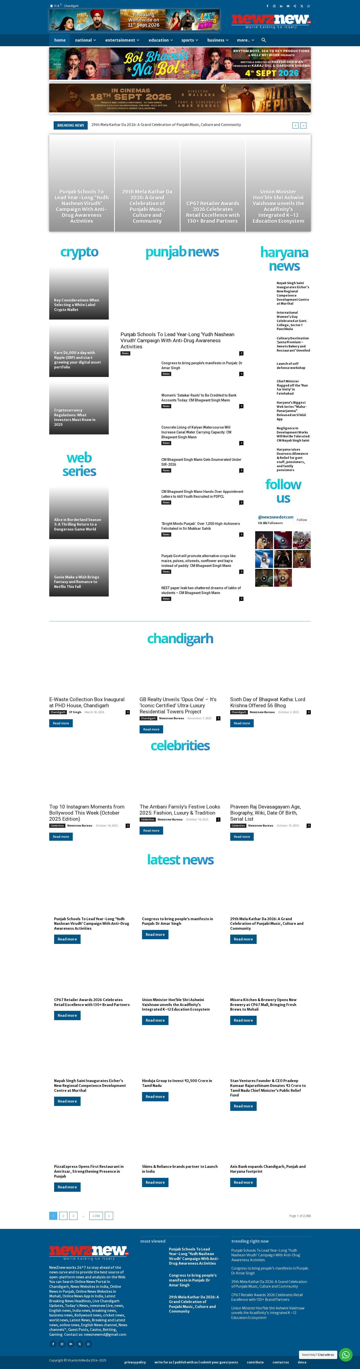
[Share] (295, 6)
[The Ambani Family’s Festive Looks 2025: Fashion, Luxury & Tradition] (180, 780)
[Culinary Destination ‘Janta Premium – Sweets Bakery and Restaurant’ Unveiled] (263, 344)
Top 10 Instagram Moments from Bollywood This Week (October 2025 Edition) (86, 813)
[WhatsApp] (308, 6)
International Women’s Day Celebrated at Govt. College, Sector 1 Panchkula (292, 321)
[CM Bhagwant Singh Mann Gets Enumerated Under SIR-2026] (138, 470)
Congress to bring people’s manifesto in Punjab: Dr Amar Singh (177, 921)
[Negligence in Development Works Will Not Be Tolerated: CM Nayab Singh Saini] (263, 434)
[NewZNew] (271, 22)
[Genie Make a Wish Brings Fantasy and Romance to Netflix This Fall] (79, 570)
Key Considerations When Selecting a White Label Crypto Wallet (76, 305)
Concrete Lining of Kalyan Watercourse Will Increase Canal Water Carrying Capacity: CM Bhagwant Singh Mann (196, 432)
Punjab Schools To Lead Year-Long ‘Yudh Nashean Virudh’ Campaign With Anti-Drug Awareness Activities (177, 340)
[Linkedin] (281, 6)
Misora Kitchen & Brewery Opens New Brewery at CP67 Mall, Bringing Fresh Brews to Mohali (263, 1005)
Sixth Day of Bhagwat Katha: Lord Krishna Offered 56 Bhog (267, 702)
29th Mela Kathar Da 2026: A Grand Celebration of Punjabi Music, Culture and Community (166, 124)
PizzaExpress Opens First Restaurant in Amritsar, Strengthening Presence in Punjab (89, 1171)
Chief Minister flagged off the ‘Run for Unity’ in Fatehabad (292, 387)
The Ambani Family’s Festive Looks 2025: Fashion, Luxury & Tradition (180, 810)
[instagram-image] (264, 540)
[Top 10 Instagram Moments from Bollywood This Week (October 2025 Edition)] (89, 780)
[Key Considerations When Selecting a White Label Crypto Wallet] (79, 293)
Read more (61, 723)
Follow (302, 520)
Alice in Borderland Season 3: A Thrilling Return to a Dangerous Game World (77, 524)
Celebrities (57, 825)
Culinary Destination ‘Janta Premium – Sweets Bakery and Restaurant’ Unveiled (293, 344)
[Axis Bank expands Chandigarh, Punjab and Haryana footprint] (268, 1142)
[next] (303, 125)
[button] (263, 40)
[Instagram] (274, 6)
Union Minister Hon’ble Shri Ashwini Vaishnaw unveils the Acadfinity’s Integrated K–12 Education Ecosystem (176, 1005)
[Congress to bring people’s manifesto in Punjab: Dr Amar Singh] (138, 373)
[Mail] (288, 6)
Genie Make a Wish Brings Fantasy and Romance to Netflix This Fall (76, 582)
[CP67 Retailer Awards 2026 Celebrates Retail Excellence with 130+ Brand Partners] (212, 183)
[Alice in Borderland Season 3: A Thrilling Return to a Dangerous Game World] (79, 512)
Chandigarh (58, 712)
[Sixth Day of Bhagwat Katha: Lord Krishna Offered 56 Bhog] (270, 673)
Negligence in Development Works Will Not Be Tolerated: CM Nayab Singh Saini (293, 434)
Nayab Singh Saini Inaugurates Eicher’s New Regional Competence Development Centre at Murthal (90, 1086)
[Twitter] (302, 6)
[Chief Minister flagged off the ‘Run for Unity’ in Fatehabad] (263, 387)
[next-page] (109, 1216)
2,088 (96, 1216)
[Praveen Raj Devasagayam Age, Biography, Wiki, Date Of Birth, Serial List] (270, 780)
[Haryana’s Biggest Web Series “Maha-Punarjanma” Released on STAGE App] (263, 409)
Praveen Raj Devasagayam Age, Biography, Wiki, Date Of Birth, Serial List (265, 813)
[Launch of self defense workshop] (263, 366)
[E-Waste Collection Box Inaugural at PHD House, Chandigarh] (89, 673)
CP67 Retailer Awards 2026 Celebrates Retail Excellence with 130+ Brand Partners (267, 1297)
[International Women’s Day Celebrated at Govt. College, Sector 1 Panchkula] (263, 319)
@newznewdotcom (276, 517)
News (125, 353)
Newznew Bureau (171, 718)
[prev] (295, 125)
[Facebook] (267, 6)
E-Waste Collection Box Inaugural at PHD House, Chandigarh (87, 702)
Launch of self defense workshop (291, 366)
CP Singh (75, 712)
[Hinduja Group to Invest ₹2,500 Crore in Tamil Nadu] (180, 1056)
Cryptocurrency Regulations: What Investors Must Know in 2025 (75, 417)
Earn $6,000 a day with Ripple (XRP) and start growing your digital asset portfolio (77, 360)
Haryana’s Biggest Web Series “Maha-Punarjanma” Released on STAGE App (292, 411)
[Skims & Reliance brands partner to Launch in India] (180, 1142)
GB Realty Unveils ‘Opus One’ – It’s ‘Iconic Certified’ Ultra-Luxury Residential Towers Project (178, 705)
